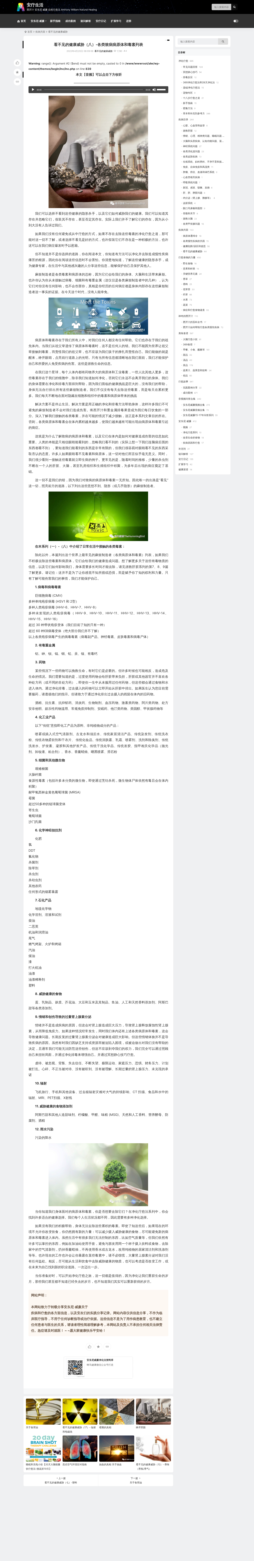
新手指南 (55, 21)
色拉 (185, 375)
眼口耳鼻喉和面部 (192, 208)
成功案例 (70, 21)
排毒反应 (188, 77)
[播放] (33, 89)
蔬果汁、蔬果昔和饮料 (195, 370)
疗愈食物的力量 (186, 257)
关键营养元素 (190, 273)
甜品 (185, 354)
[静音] (154, 89)
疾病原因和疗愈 (191, 442)
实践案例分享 (190, 387)
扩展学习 (116, 21)
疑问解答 (86, 21)
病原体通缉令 (190, 235)
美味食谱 (183, 333)
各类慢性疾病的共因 (194, 240)
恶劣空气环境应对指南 (75, 1464)
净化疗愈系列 (190, 432)
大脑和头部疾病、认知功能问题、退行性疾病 (207, 140)
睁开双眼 (141, 1427)
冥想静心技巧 (190, 72)
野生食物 (188, 263)
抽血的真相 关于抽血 (110, 1464)
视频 (185, 427)
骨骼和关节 (189, 213)
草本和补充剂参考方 (194, 113)
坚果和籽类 (189, 268)
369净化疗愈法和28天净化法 (199, 82)
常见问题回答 (190, 66)
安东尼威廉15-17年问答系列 (198, 415)
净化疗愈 (183, 60)
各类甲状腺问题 (191, 223)
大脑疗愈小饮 (190, 339)
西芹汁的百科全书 (192, 322)
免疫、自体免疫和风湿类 (196, 166)
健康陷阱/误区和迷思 (194, 246)
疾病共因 (40, 31)
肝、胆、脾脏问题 (192, 192)
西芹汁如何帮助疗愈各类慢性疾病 (201, 327)
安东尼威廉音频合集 (194, 409)
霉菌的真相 (105, 1427)
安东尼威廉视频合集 (194, 404)
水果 (185, 299)
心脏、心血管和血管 (194, 125)
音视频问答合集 (186, 398)
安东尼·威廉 (37, 21)
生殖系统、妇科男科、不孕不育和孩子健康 (206, 161)
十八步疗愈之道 (191, 97)
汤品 (185, 359)
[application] (98, 89)
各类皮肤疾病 (190, 156)
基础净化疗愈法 (191, 87)
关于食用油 (32, 1427)
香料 (185, 284)
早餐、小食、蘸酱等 (194, 349)
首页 (29, 31)
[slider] (162, 89)
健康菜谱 (183, 469)
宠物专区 (188, 92)
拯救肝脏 (188, 130)
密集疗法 (188, 108)
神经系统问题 (190, 146)
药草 (185, 294)
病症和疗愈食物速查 (194, 309)
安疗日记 (101, 21)
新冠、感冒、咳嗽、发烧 (196, 187)
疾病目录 (183, 119)
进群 (128, 21)
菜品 (185, 365)
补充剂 (182, 448)
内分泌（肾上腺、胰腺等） (197, 197)
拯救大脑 (188, 218)
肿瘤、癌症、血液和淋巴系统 (198, 172)
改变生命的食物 (191, 437)
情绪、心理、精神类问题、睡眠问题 (202, 135)
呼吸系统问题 (190, 182)
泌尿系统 (188, 203)
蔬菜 (185, 304)
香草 (185, 278)
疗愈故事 (183, 381)
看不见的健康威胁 (58, 31)
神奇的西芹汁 (185, 315)
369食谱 (187, 344)
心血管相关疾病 (191, 177)
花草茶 (186, 289)
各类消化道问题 (191, 151)
